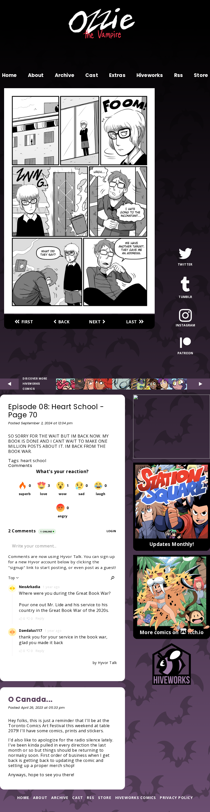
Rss (178, 75)
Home (9, 75)
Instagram (185, 325)
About (36, 75)
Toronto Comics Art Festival (36, 725)
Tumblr (185, 297)
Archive (64, 75)
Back (64, 322)
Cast (91, 75)
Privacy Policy (176, 798)
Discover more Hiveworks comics (35, 384)
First (27, 322)
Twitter (185, 264)
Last (131, 322)
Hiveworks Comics (135, 798)
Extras (117, 75)
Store (201, 75)
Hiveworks (149, 75)
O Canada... (30, 699)
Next (95, 322)
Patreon (185, 352)
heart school (33, 460)
